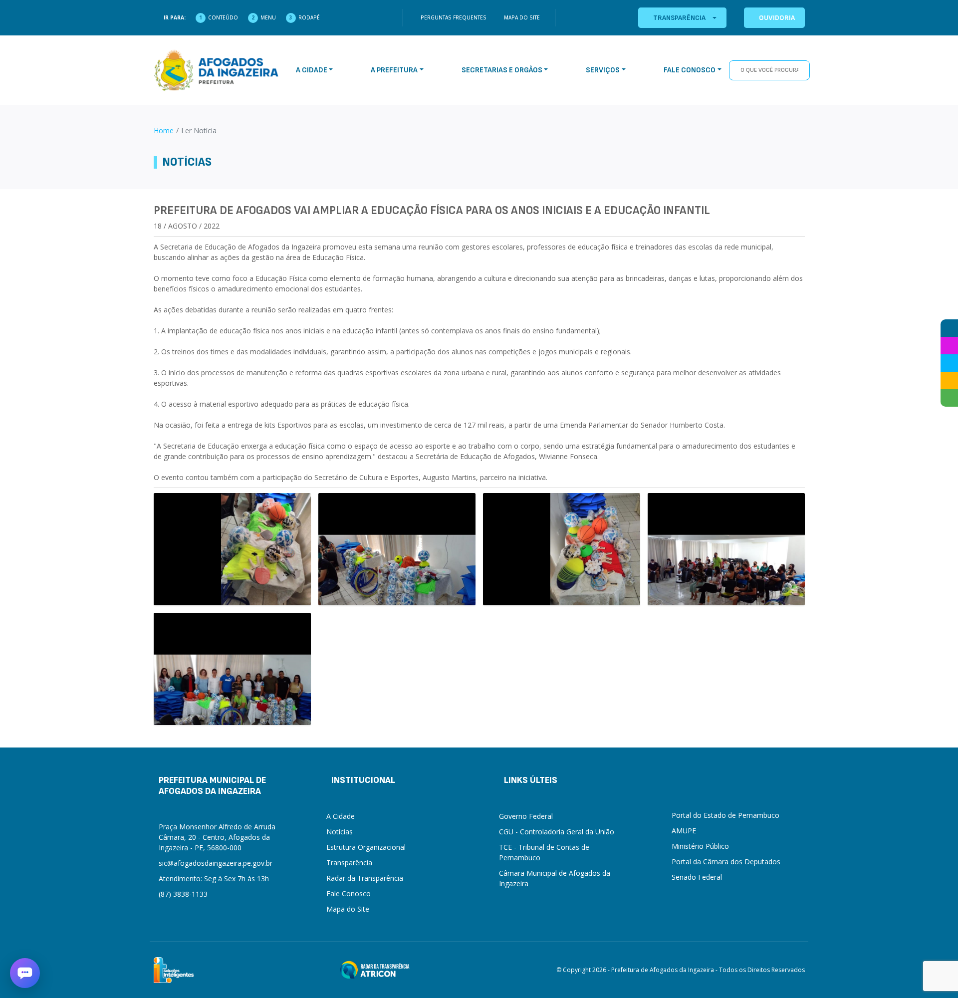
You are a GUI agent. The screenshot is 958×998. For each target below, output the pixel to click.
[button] (25, 973)
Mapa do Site (522, 17)
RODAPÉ (309, 17)
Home (164, 130)
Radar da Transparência (364, 878)
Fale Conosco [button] (690, 70)
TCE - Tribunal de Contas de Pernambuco (544, 852)
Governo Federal (526, 816)
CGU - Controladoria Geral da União (556, 831)
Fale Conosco (348, 893)
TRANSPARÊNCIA (679, 17)
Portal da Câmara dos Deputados (726, 861)
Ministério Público (700, 846)
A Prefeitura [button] (394, 70)
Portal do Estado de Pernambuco (725, 815)
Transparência (349, 862)
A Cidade (340, 816)
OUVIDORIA (777, 17)
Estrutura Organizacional (366, 847)
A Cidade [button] (311, 70)
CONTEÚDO (223, 17)
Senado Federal (697, 877)
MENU (268, 17)
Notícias (339, 831)
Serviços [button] (603, 70)
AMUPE (684, 830)
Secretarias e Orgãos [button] (502, 70)
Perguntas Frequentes (453, 17)
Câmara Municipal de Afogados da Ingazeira (554, 878)
